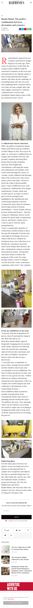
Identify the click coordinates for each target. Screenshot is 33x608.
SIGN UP (16, 517)
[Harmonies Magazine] (16, 2)
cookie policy (11, 599)
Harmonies (5, 28)
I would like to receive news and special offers (17, 520)
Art (2, 15)
